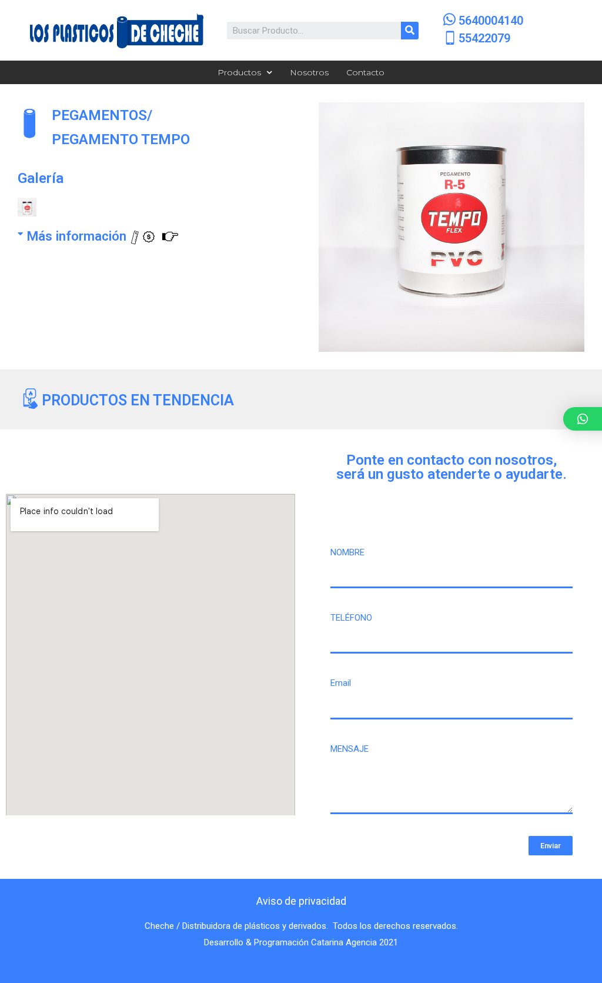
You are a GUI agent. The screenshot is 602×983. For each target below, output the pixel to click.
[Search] (410, 30)
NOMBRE (347, 552)
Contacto (365, 72)
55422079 (484, 38)
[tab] (146, 232)
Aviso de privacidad (301, 901)
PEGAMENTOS (99, 115)
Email (340, 683)
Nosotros (309, 72)
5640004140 (491, 21)
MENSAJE (349, 749)
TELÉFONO (351, 617)
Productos (239, 72)
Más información (78, 236)
